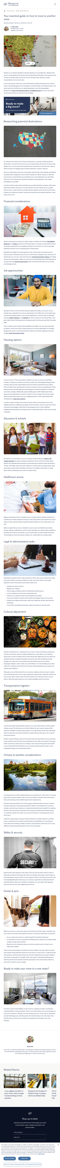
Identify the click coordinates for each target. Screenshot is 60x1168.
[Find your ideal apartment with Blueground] (30, 106)
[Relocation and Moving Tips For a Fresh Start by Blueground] (4, 11)
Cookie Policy (41, 1154)
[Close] (58, 1145)
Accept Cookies (10, 1158)
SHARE (28, 63)
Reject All (24, 1158)
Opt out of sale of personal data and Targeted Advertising (22, 1164)
